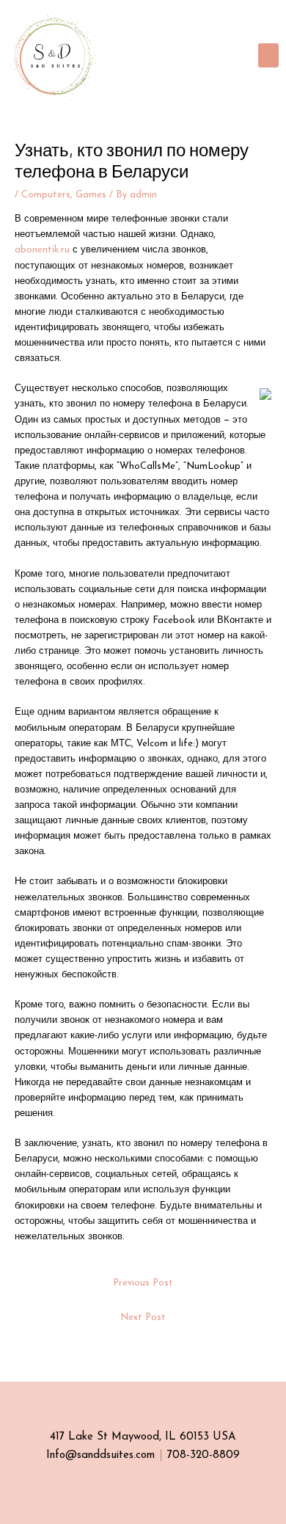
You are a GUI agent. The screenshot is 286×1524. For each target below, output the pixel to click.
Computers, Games (63, 195)
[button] (268, 55)
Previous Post (143, 1283)
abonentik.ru (42, 250)
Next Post (143, 1317)
